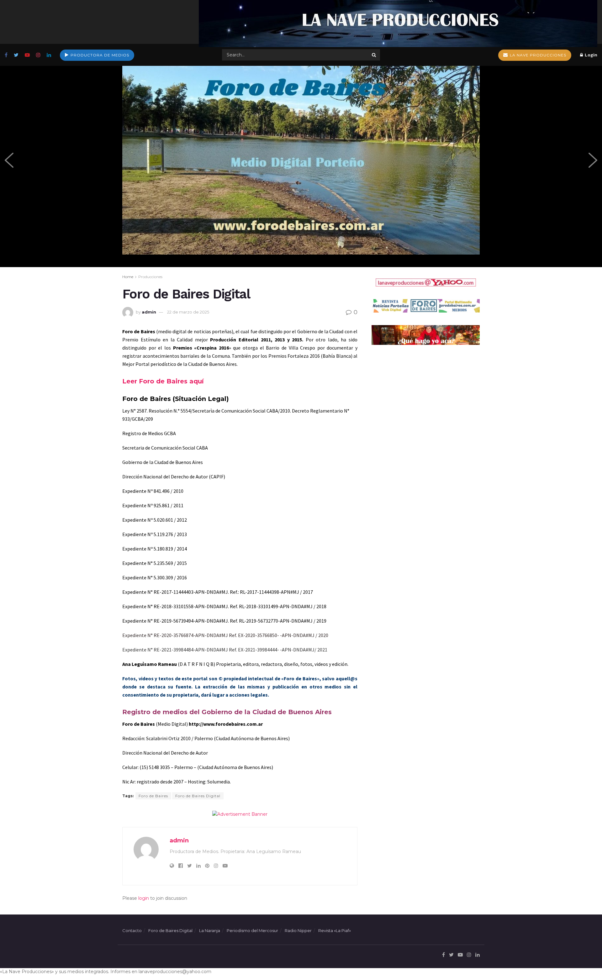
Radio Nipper (298, 930)
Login (590, 54)
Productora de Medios (99, 55)
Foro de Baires (153, 795)
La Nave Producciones (537, 55)
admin (149, 311)
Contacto (132, 930)
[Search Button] (374, 55)
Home (127, 276)
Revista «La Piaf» (334, 930)
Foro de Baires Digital (197, 795)
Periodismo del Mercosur (252, 930)
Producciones (150, 276)
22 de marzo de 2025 (188, 311)
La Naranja (209, 930)
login (143, 898)
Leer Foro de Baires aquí (163, 381)
